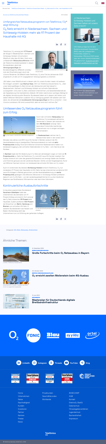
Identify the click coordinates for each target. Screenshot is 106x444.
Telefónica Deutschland (18, 8)
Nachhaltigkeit (24, 402)
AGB (71, 396)
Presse (20, 418)
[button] (57, 44)
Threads (58, 363)
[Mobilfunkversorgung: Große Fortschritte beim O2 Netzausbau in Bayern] (52, 255)
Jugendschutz (74, 412)
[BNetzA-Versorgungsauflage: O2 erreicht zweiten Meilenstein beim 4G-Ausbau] (52, 279)
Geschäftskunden (49, 396)
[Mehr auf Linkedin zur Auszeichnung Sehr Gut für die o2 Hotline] (50, 378)
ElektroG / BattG (76, 402)
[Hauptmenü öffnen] (3, 3)
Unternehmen (23, 396)
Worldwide (46, 399)
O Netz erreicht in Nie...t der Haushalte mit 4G (58, 8)
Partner (21, 412)
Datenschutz (74, 406)
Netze (20, 399)
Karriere (21, 415)
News (20, 422)
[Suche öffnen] (97, 3)
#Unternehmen (33, 230)
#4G (15, 230)
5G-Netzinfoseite (89, 90)
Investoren (22, 409)
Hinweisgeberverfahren (78, 409)
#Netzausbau (24, 230)
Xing (88, 363)
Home (20, 393)
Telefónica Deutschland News (35, 8)
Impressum (73, 418)
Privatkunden (47, 393)
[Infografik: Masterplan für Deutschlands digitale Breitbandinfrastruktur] (52, 301)
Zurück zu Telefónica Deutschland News (15, 15)
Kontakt (72, 399)
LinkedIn (26, 363)
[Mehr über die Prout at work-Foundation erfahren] (87, 378)
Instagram (42, 363)
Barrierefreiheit (75, 415)
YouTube (74, 363)
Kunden (21, 406)
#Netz (18, 230)
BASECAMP (74, 393)
